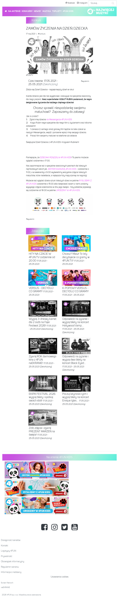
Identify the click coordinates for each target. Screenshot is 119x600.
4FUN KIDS (68, 11)
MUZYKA (46, 11)
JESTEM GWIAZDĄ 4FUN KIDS (62, 169)
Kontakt (4, 545)
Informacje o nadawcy (11, 572)
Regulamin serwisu (10, 567)
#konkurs (41, 34)
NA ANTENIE (14, 11)
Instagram (83, 3)
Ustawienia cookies (59, 577)
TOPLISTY (57, 11)
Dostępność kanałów (10, 540)
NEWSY (37, 11)
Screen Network (7, 583)
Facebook (71, 3)
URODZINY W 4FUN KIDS (68, 190)
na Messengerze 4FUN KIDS (59, 119)
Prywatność (6, 556)
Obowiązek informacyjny (12, 561)
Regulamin (85, 81)
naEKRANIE (5, 587)
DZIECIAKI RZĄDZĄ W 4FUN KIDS (55, 157)
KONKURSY (27, 11)
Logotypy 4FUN (8, 551)
